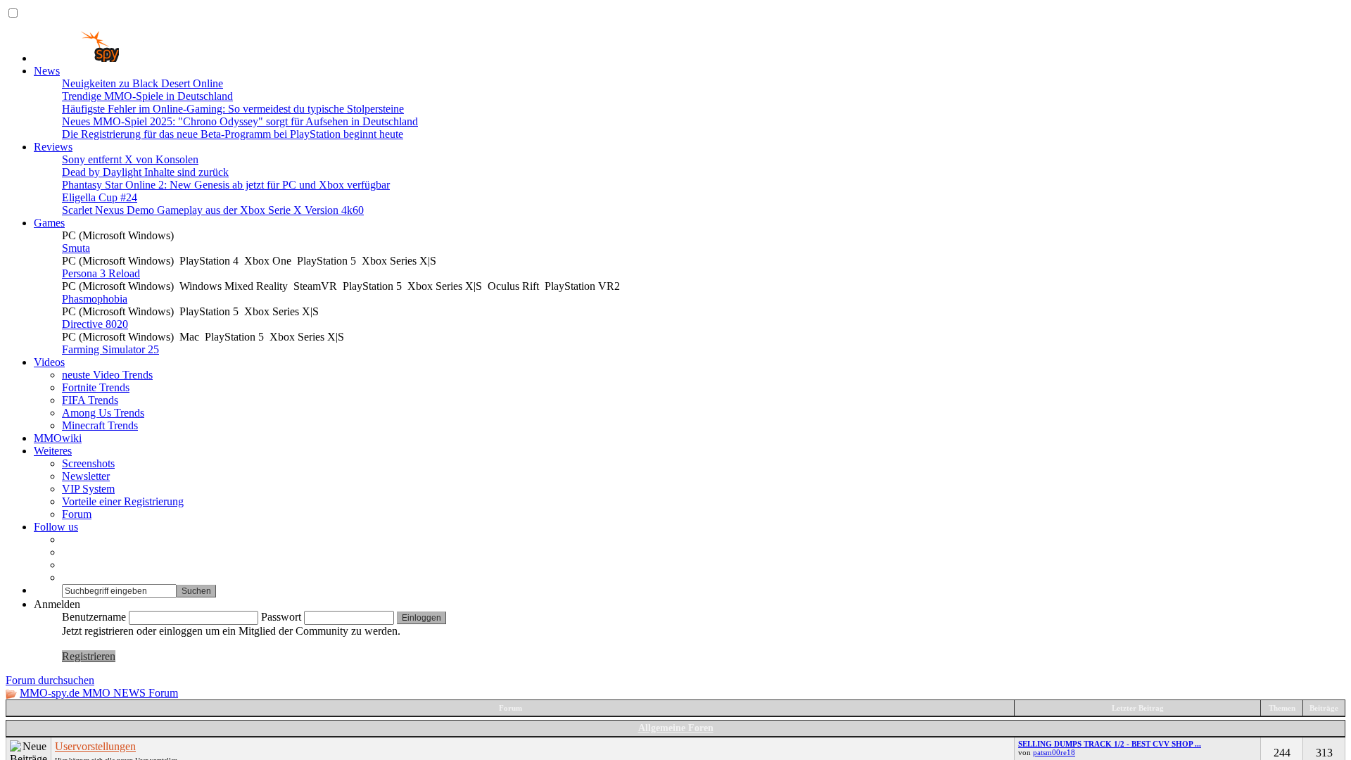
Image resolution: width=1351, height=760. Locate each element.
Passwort (281, 617)
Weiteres (53, 451)
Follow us (56, 527)
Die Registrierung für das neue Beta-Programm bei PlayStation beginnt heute (232, 134)
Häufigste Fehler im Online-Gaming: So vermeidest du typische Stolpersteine (233, 109)
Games (49, 223)
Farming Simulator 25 (110, 349)
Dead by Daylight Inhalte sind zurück (145, 172)
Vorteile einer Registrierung (123, 501)
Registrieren (88, 656)
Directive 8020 (95, 324)
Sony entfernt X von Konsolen (130, 159)
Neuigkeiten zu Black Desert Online (142, 83)
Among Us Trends (103, 413)
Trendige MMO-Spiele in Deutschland (147, 96)
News (47, 71)
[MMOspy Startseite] (76, 58)
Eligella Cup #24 (99, 197)
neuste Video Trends (107, 375)
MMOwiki (58, 438)
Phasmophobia (94, 299)
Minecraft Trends (100, 425)
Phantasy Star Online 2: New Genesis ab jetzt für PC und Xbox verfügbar (226, 185)
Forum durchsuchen (50, 680)
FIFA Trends (90, 400)
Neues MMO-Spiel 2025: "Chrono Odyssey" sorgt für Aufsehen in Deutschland (240, 121)
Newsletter (86, 476)
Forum (76, 514)
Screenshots (88, 463)
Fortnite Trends (95, 387)
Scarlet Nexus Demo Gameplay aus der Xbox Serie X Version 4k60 (213, 210)
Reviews (53, 147)
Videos (49, 362)
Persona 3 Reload (101, 273)
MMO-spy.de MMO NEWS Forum (99, 693)
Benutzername (94, 617)
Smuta (76, 248)
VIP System (88, 489)
